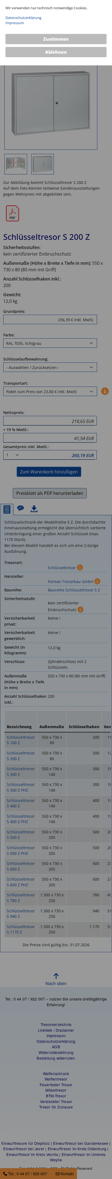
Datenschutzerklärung (23, 17)
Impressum (14, 22)
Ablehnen (56, 52)
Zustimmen (56, 39)
